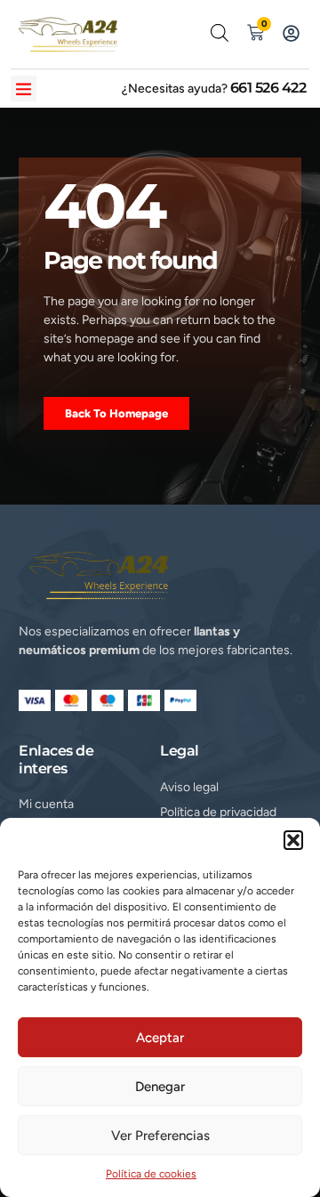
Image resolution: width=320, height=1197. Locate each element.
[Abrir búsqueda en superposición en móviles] (219, 33)
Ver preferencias (160, 1136)
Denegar (160, 1087)
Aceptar (160, 1038)
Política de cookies (151, 1174)
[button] (293, 840)
